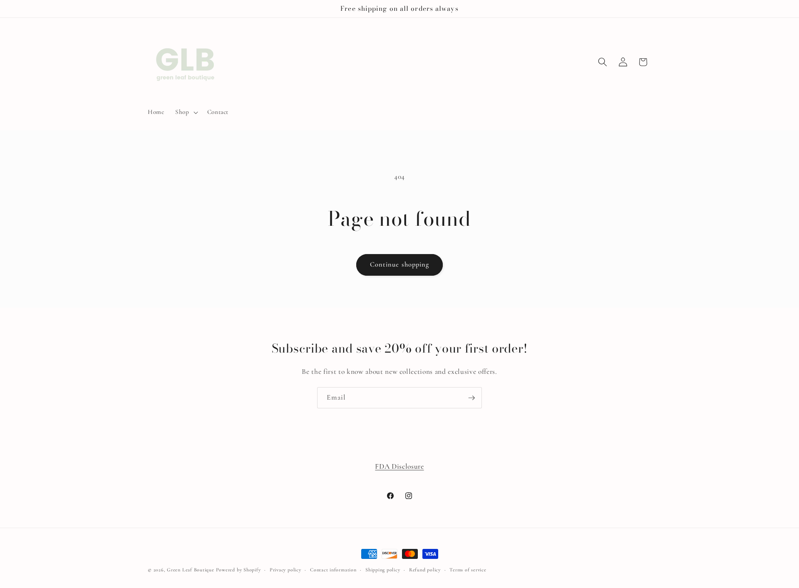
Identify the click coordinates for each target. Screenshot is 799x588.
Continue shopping (399, 264)
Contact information (333, 570)
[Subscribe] (471, 398)
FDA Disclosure (399, 466)
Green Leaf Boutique (190, 570)
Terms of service (467, 570)
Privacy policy (285, 570)
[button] (186, 112)
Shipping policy (382, 570)
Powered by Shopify (238, 570)
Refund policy (425, 570)
